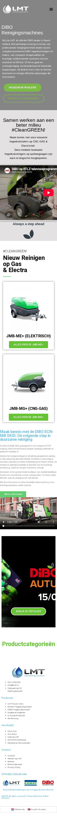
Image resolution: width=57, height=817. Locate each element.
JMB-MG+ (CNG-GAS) (28, 408)
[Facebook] (2, 803)
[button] (51, 9)
